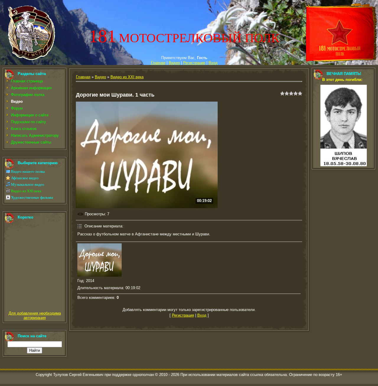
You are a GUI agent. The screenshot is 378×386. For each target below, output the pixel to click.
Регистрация (194, 63)
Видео (174, 63)
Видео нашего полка (28, 171)
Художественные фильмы (32, 197)
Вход (213, 63)
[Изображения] (99, 260)
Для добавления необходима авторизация (35, 315)
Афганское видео (25, 178)
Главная (158, 63)
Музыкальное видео (27, 184)
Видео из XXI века (26, 191)
